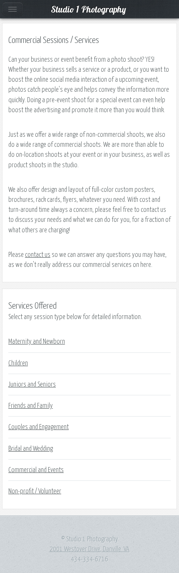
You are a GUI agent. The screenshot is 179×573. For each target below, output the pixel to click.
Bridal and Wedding (30, 448)
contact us (37, 254)
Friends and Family (30, 405)
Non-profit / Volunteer (34, 491)
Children (18, 363)
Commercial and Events (36, 470)
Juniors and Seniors (32, 384)
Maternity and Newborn (36, 341)
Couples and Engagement (38, 427)
